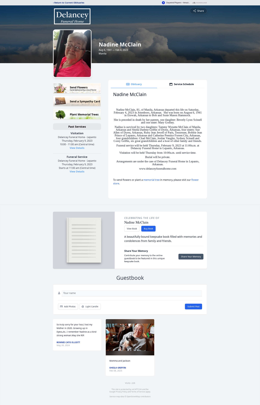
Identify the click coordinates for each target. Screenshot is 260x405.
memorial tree (151, 179)
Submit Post (193, 306)
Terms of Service (138, 391)
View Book (132, 228)
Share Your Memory (191, 256)
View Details (77, 148)
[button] (130, 337)
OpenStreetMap (133, 396)
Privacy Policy (121, 391)
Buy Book (148, 228)
